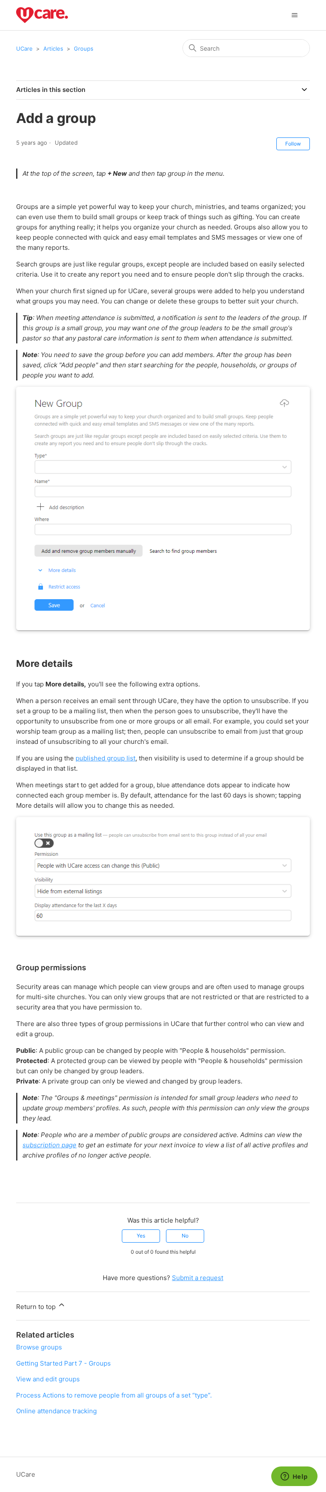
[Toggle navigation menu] (295, 15)
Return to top (36, 1307)
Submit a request (197, 1278)
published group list (105, 758)
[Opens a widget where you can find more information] (294, 1477)
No (185, 1235)
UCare (24, 48)
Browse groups (39, 1347)
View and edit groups (48, 1379)
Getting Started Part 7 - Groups (63, 1363)
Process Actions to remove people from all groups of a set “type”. (114, 1395)
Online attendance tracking (56, 1411)
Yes (141, 1235)
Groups (83, 48)
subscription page (49, 1145)
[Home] (41, 15)
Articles (53, 48)
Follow (293, 143)
